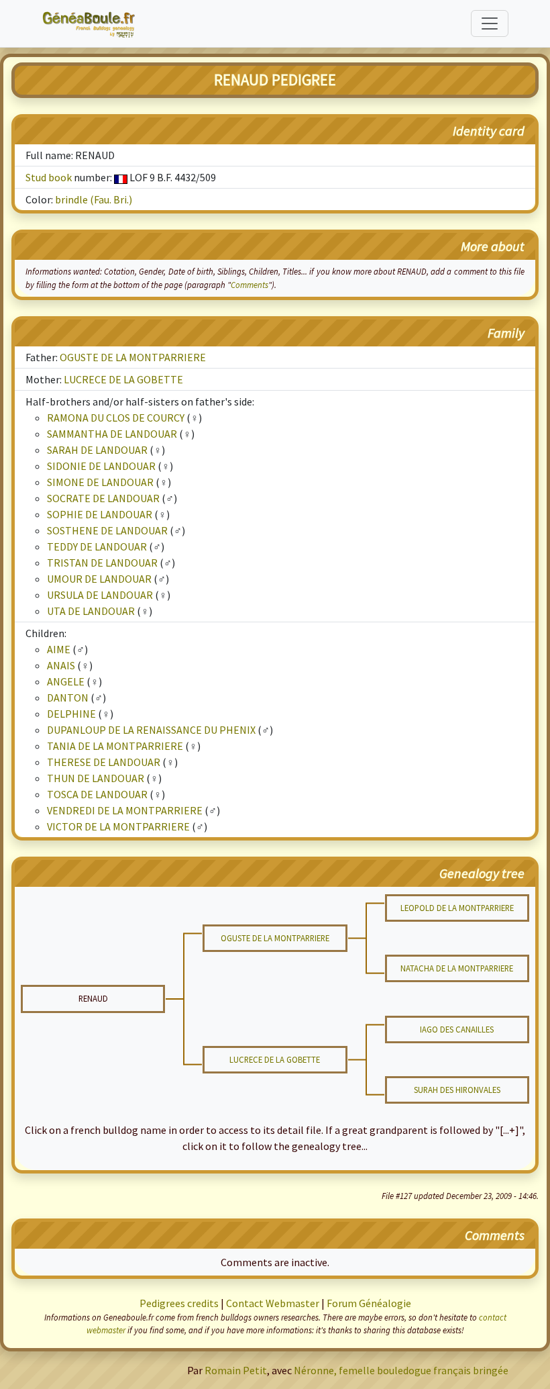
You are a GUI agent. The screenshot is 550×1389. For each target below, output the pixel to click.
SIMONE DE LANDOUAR (100, 482)
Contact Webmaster (272, 1303)
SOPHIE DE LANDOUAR (99, 514)
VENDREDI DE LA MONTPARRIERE (125, 810)
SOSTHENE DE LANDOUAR (107, 530)
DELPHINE (71, 713)
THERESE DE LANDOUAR (103, 762)
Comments (249, 284)
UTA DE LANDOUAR (91, 611)
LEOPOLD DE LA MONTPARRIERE (457, 907)
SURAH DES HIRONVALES (457, 1089)
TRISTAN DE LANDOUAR (102, 562)
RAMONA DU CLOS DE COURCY (115, 417)
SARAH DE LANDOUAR (97, 450)
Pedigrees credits (179, 1303)
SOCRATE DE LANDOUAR (103, 498)
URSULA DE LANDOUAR (100, 595)
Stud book (48, 177)
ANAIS (61, 665)
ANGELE (66, 681)
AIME (58, 649)
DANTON (68, 697)
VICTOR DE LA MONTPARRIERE (118, 826)
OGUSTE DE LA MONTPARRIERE (133, 357)
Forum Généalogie (369, 1303)
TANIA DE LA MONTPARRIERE (115, 746)
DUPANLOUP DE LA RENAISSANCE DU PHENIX (151, 729)
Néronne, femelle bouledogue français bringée (401, 1370)
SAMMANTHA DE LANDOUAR (112, 433)
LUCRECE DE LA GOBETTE (123, 379)
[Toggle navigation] (489, 23)
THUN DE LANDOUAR (95, 778)
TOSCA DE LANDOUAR (97, 794)
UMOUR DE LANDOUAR (99, 578)
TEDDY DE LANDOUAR (97, 546)
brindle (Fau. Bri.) (93, 199)
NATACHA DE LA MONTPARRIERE (456, 968)
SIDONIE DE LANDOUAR (101, 466)
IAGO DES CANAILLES (457, 1029)
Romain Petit (236, 1370)
